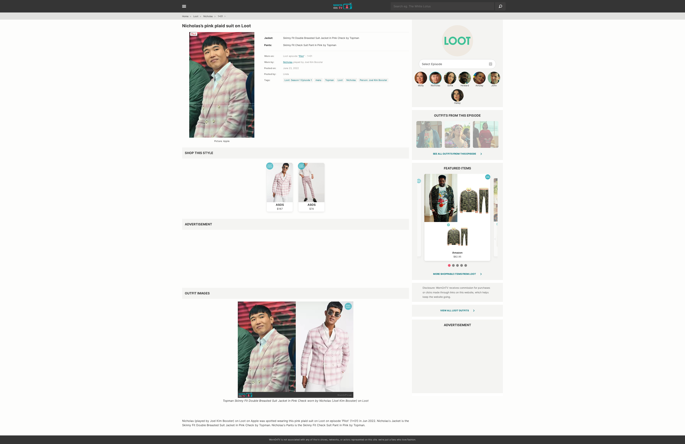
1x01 (220, 16)
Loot (195, 16)
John (494, 85)
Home (185, 16)
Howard (465, 85)
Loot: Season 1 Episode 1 (298, 80)
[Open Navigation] (184, 6)
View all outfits (454, 310)
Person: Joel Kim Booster (373, 80)
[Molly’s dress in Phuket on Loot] (457, 134)
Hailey (457, 103)
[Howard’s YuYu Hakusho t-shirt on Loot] (429, 134)
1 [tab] (449, 265)
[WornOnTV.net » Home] (343, 6)
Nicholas (208, 16)
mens (318, 80)
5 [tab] (465, 265)
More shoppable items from (454, 274)
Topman (329, 80)
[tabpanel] (457, 217)
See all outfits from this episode (454, 153)
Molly (421, 85)
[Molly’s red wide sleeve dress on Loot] (485, 134)
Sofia (450, 85)
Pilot (301, 56)
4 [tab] (461, 265)
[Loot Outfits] (457, 40)
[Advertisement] (289, 257)
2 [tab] (453, 265)
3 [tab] (457, 265)
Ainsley (479, 85)
